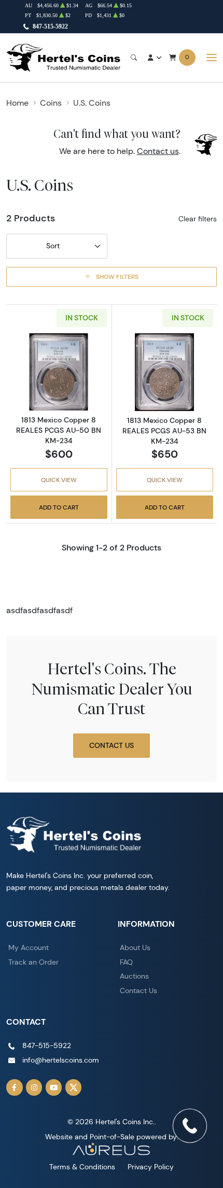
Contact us (158, 151)
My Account (28, 947)
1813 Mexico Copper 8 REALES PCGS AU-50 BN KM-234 (58, 430)
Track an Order (33, 962)
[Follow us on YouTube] (54, 1087)
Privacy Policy (151, 1166)
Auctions (134, 976)
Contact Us (111, 745)
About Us (135, 947)
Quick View (59, 480)
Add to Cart (59, 507)
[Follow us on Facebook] (14, 1087)
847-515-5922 (50, 26)
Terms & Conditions (82, 1166)
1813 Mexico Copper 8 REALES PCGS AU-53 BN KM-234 (164, 431)
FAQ (126, 962)
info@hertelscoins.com (60, 1060)
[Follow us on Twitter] (73, 1087)
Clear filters (197, 218)
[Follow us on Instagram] (34, 1087)
